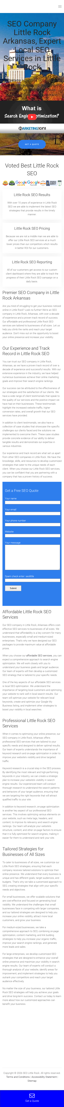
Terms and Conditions (18, 1076)
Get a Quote (32, 144)
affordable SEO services (39, 655)
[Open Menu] (60, 6)
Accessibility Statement (44, 1076)
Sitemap (32, 1080)
